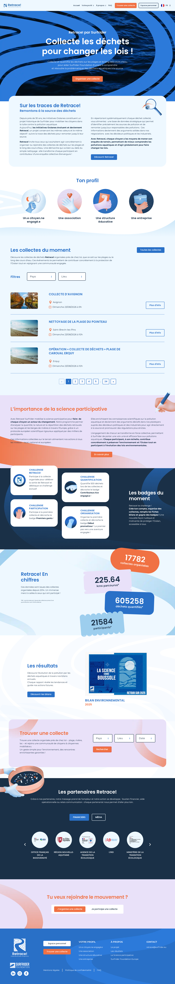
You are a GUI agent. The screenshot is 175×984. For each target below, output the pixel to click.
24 (105, 381)
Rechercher (102, 749)
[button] (25, 844)
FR (167, 5)
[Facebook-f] (26, 973)
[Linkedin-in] (13, 973)
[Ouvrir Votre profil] (93, 5)
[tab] (79, 817)
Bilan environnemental (105, 700)
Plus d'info (155, 305)
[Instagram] (19, 973)
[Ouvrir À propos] (105, 5)
